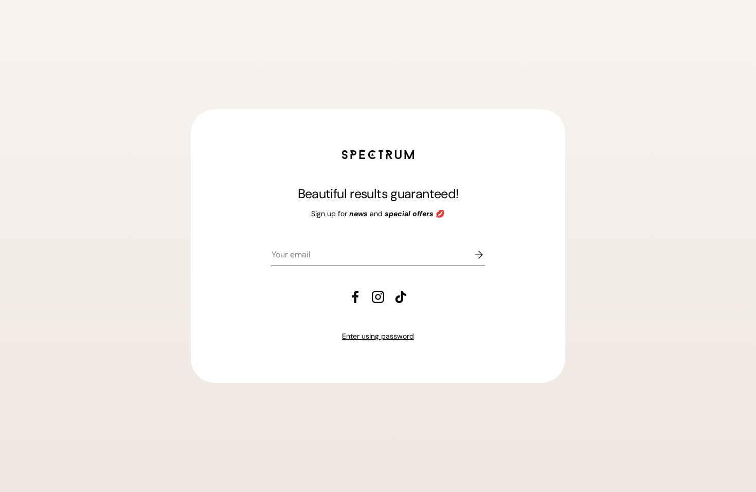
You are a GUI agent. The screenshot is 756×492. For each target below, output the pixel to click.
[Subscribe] (471, 255)
